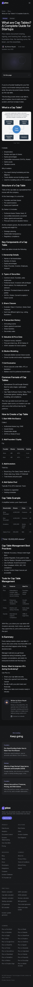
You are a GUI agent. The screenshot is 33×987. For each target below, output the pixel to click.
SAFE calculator (22, 892)
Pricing (4, 846)
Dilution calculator (7, 892)
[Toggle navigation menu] (29, 3)
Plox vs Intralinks (7, 932)
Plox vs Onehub (22, 954)
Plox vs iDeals (22, 929)
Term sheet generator (24, 904)
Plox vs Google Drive (8, 941)
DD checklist (5, 907)
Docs (3, 862)
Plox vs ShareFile (7, 945)
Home (3, 11)
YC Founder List (6, 877)
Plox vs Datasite (22, 932)
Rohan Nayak (22, 700)
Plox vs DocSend (7, 929)
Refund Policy (22, 865)
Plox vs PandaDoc (7, 957)
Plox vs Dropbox (23, 938)
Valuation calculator (7, 898)
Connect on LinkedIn (18, 716)
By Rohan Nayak (10, 46)
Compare (4, 871)
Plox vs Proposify (23, 957)
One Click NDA (6, 843)
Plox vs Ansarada (23, 948)
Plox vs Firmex (6, 948)
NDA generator (22, 901)
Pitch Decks (21, 828)
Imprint (20, 868)
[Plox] (5, 3)
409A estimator (22, 895)
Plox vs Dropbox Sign (8, 963)
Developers (5, 865)
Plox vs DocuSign (23, 960)
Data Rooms (5, 828)
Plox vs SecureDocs (8, 951)
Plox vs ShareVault (7, 954)
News (3, 859)
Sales (19, 831)
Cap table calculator (8, 895)
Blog (9, 11)
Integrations (5, 868)
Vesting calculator (7, 901)
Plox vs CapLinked (23, 951)
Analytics (4, 831)
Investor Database (7, 874)
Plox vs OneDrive (23, 941)
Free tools (5, 888)
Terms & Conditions (23, 862)
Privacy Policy (22, 859)
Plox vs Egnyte (22, 945)
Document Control (7, 834)
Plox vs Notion (6, 960)
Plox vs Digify (6, 935)
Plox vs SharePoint (23, 935)
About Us (20, 856)
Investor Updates (23, 834)
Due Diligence (22, 837)
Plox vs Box (5, 938)
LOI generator (6, 904)
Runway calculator (23, 898)
